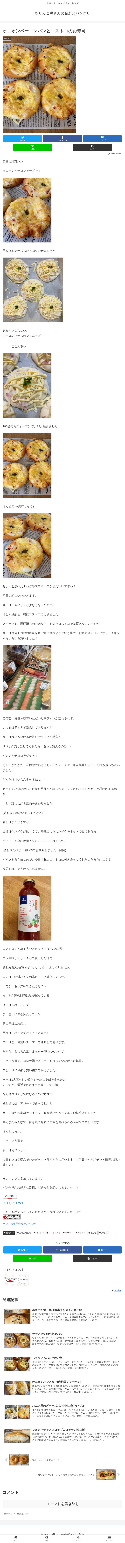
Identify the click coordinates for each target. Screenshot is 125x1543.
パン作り (81, 1233)
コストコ (39, 1233)
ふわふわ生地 (25, 1233)
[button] (116, 769)
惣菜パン (9, 1233)
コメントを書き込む (62, 1504)
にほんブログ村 (13, 1203)
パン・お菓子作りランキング (19, 1223)
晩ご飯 (93, 1233)
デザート (69, 1233)
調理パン (105, 1233)
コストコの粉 (54, 1233)
